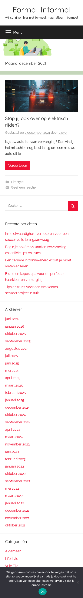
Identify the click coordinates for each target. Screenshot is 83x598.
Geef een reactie (23, 187)
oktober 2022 (15, 474)
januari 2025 (14, 400)
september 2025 (18, 341)
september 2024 (18, 422)
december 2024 (17, 407)
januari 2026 (14, 326)
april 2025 (12, 378)
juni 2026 (12, 319)
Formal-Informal (42, 9)
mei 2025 (12, 371)
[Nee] (78, 582)
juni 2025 (12, 363)
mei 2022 (12, 488)
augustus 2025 (16, 348)
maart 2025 (14, 385)
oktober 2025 (15, 334)
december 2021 (17, 510)
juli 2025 (11, 356)
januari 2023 (14, 466)
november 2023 (17, 444)
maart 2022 (14, 496)
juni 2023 (12, 452)
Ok (42, 591)
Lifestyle (17, 182)
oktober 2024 (15, 415)
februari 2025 (15, 393)
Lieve (63, 133)
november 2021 (17, 518)
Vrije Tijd (12, 566)
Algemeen (13, 551)
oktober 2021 (15, 525)
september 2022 (17, 481)
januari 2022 (14, 503)
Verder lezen (17, 166)
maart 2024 (14, 437)
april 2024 (12, 429)
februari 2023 (15, 459)
